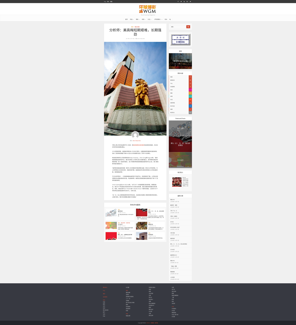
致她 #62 (172, 260)
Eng (105, 1)
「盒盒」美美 (173, 266)
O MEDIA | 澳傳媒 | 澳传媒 (152, 323)
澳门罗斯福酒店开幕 (180, 61)
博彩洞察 (137, 27)
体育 (143, 19)
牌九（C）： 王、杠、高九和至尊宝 (180, 144)
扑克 (149, 19)
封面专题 (128, 223)
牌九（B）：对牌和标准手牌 (125, 234)
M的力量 (172, 233)
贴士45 (184, 177)
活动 (166, 19)
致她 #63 (172, 199)
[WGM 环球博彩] (148, 9)
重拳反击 (150, 224)
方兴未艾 (120, 224)
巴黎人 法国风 (173, 216)
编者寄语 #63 (173, 255)
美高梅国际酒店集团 (138, 145)
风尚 (131, 19)
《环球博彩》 (157, 19)
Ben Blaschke (141, 38)
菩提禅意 (172, 271)
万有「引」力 (173, 210)
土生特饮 (172, 277)
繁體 (111, 1)
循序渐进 (120, 211)
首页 (126, 19)
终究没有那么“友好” (175, 227)
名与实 (172, 221)
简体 (108, 1)
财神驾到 (150, 234)
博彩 (137, 19)
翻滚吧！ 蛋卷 (173, 205)
